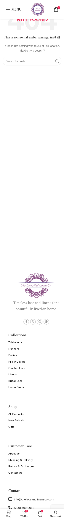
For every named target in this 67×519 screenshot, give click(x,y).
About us (14, 453)
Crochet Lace (16, 368)
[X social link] (33, 322)
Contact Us (15, 472)
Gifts (11, 426)
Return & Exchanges (21, 466)
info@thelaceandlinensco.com (34, 499)
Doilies (12, 355)
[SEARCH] (57, 61)
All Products (15, 414)
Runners (13, 348)
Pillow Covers (16, 361)
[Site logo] (37, 9)
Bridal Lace (15, 380)
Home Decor (16, 387)
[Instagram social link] (39, 322)
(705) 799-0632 (24, 507)
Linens (12, 374)
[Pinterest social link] (46, 322)
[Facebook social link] (26, 322)
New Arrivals (16, 420)
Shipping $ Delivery (20, 459)
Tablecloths (15, 342)
